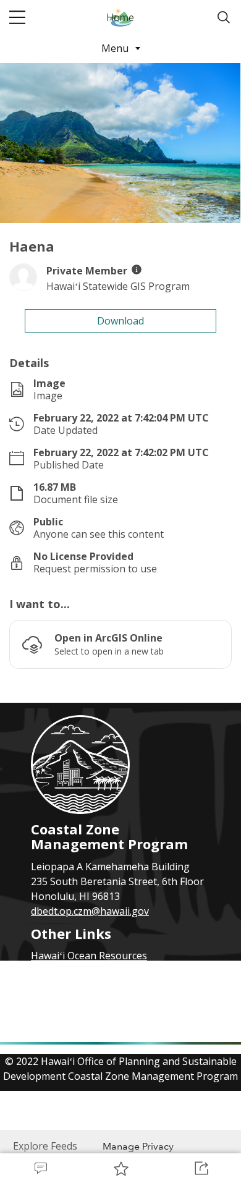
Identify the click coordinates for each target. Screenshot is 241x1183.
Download (120, 321)
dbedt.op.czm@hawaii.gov (90, 911)
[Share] (201, 1168)
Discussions (40, 1168)
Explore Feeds (45, 1146)
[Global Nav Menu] (17, 17)
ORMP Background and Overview (107, 985)
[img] (136, 269)
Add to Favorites (120, 1168)
